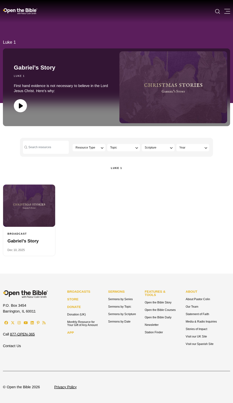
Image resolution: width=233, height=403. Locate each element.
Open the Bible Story (158, 302)
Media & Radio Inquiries (201, 321)
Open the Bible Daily (158, 317)
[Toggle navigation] (227, 11)
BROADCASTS (78, 291)
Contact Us (12, 346)
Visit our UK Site (196, 336)
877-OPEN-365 (22, 334)
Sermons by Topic (119, 306)
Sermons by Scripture (122, 314)
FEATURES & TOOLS (155, 293)
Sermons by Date (119, 321)
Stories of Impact (196, 329)
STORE (72, 299)
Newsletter (152, 324)
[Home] (20, 11)
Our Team (192, 306)
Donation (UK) (76, 314)
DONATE (74, 307)
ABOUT (191, 291)
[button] (217, 11)
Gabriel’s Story (34, 67)
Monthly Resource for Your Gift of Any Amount (82, 323)
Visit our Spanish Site (200, 343)
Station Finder (154, 332)
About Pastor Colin (198, 299)
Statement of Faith (197, 314)
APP (70, 332)
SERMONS (116, 291)
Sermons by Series (120, 299)
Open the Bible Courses (160, 309)
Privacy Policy (65, 387)
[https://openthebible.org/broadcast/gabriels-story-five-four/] (29, 206)
